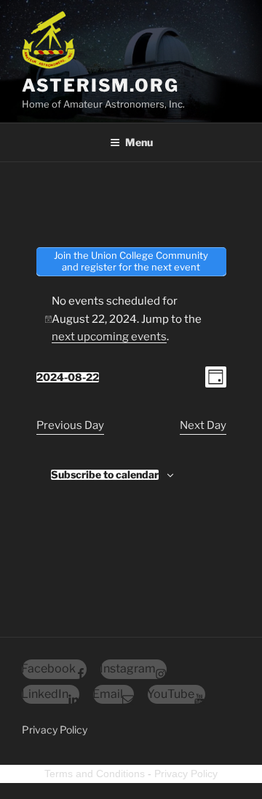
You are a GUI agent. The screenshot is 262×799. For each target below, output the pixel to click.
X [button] (253, 14)
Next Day (203, 425)
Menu (139, 142)
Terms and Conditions (94, 773)
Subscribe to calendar (105, 475)
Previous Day (70, 425)
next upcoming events (109, 336)
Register (131, 71)
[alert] (131, 320)
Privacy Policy (54, 729)
